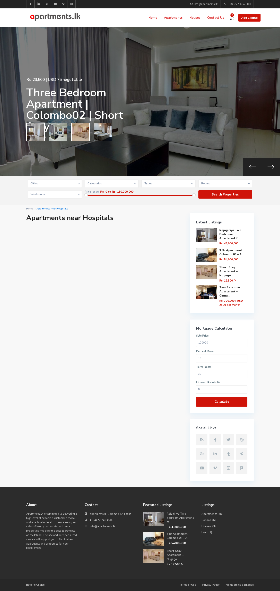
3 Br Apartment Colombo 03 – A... (231, 252)
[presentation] (252, 167)
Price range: (92, 192)
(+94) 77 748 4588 (101, 520)
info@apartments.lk (102, 526)
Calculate (222, 402)
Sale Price (202, 336)
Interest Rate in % (208, 382)
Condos (206, 520)
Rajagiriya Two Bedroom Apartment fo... (230, 234)
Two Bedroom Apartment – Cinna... (229, 291)
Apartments (173, 18)
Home (152, 18)
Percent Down (205, 351)
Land (204, 532)
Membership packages (240, 585)
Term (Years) (204, 367)
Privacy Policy (211, 585)
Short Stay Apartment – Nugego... (228, 271)
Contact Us (215, 18)
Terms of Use (187, 585)
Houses (194, 18)
